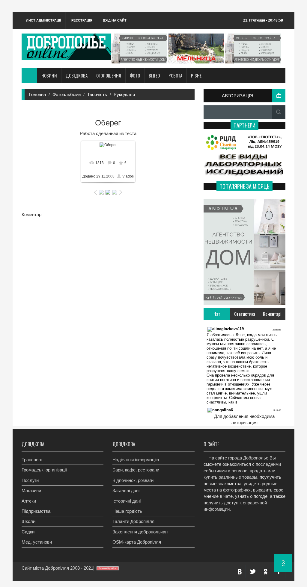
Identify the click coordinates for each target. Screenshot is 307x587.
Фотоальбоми (66, 94)
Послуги (30, 480)
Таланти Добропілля (133, 521)
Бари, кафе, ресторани (135, 469)
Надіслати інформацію (135, 459)
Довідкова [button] (77, 75)
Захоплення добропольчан (140, 531)
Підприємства (36, 511)
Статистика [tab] (244, 313)
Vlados (128, 176)
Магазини (31, 490)
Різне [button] (196, 75)
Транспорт (32, 459)
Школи (28, 521)
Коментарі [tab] (272, 313)
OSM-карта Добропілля (136, 541)
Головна (37, 94)
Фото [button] (135, 75)
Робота (175, 75)
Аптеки (29, 500)
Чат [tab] (216, 313)
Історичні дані (126, 500)
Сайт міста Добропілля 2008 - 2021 (57, 568)
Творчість (97, 94)
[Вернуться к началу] (283, 563)
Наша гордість (127, 511)
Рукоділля (124, 94)
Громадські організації (44, 469)
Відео (154, 75)
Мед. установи (37, 541)
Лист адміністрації (43, 20)
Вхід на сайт (115, 20)
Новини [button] (49, 75)
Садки (28, 531)
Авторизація (237, 95)
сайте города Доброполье (241, 457)
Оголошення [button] (108, 75)
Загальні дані (125, 490)
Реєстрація (81, 20)
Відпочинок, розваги (133, 480)
